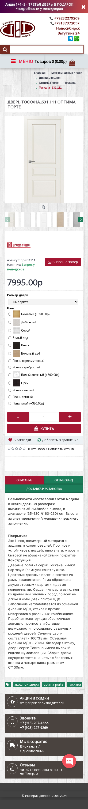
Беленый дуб (30, 353)
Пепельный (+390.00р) (28, 403)
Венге (25, 345)
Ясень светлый (23, 390)
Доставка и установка (44, 489)
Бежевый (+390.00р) (35, 314)
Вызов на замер (64, 262)
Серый (25, 330)
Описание (24, 480)
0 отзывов (36, 449)
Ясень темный (22, 397)
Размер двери (17, 295)
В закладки (22, 440)
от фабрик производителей (42, 703)
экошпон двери (27, 684)
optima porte (53, 684)
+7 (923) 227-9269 (34, 727)
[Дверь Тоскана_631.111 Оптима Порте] (44, 159)
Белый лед (20, 338)
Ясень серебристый (26, 367)
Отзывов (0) (63, 480)
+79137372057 (67, 23)
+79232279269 (66, 18)
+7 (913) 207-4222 (34, 723)
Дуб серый (28, 322)
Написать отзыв (61, 449)
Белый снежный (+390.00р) (40, 375)
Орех (24, 383)
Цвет (10, 308)
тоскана (74, 684)
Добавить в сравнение (60, 440)
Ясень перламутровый (28, 361)
